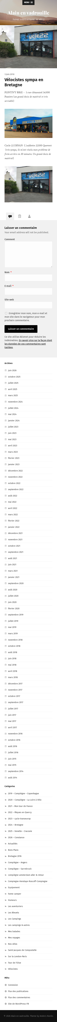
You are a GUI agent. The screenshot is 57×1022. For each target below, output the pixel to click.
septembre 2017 (15, 702)
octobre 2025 (14, 377)
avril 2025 (12, 389)
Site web (9, 299)
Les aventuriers (15, 906)
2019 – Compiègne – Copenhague (23, 793)
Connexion (13, 985)
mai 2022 (12, 502)
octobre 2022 (14, 483)
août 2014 (12, 777)
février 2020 (13, 608)
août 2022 (12, 496)
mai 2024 (12, 414)
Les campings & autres (19, 925)
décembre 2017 (15, 683)
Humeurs (12, 900)
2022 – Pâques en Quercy (20, 812)
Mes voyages (14, 937)
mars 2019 (13, 633)
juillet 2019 (13, 621)
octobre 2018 (14, 646)
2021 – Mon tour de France (20, 806)
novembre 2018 (15, 640)
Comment (10, 239)
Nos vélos (12, 944)
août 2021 (12, 558)
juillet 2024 (13, 408)
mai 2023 (12, 439)
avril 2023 (12, 445)
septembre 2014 (15, 771)
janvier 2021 (13, 577)
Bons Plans (13, 850)
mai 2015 (12, 765)
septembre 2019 (15, 614)
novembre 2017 (15, 690)
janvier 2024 (14, 420)
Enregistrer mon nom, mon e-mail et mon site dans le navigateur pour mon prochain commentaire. (26, 317)
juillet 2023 (13, 427)
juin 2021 (12, 564)
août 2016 (12, 746)
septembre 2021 (15, 552)
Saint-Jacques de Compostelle (22, 950)
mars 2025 (13, 395)
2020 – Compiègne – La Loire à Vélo (24, 800)
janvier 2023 (13, 464)
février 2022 (13, 521)
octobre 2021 (14, 546)
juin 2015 (12, 759)
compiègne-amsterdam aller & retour (26, 875)
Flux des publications (18, 991)
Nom (8, 272)
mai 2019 (12, 627)
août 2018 (12, 652)
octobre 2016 (14, 740)
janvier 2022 (13, 527)
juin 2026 (12, 370)
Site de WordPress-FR (18, 1004)
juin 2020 (12, 602)
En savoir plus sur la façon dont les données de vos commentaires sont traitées (28, 344)
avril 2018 (12, 671)
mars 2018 (13, 677)
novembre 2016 (15, 733)
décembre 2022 (15, 471)
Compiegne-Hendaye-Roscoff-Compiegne (27, 881)
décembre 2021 (15, 533)
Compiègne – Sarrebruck (19, 869)
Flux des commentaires (19, 997)
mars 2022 (13, 514)
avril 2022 (12, 508)
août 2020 (12, 589)
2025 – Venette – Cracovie (20, 831)
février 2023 (13, 458)
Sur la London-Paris (17, 956)
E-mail (9, 286)
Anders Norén (46, 1016)
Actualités (12, 843)
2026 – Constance (16, 837)
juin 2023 (12, 433)
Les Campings (14, 919)
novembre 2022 (15, 477)
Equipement (14, 887)
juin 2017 (12, 715)
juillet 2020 (13, 596)
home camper (14, 894)
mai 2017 (12, 721)
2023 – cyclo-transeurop (19, 818)
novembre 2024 (15, 402)
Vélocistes (13, 969)
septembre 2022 (15, 489)
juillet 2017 (13, 708)
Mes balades (14, 931)
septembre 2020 (16, 583)
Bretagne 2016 (14, 856)
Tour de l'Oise (14, 963)
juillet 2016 (13, 752)
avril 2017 (12, 727)
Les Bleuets (13, 912)
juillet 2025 (13, 383)
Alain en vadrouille (28, 12)
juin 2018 (12, 658)
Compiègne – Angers (17, 862)
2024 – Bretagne (15, 825)
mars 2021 (13, 571)
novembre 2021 (15, 539)
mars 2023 (13, 452)
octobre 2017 (14, 696)
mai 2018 (12, 665)
